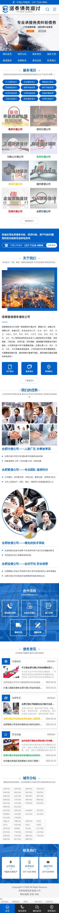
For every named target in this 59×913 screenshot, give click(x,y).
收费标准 (22, 60)
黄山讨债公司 (17, 793)
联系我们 (51, 60)
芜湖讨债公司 (29, 789)
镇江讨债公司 (17, 839)
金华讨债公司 (40, 811)
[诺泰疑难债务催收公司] (23, 9)
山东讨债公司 (40, 832)
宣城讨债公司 (6, 800)
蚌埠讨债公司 (29, 796)
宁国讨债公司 (29, 803)
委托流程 (36, 60)
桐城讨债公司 (6, 807)
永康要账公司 (6, 814)
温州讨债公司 (29, 832)
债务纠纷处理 (29, 87)
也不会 (5, 825)
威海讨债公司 (29, 836)
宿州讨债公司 (40, 796)
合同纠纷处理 (29, 93)
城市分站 (22, 54)
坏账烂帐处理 (47, 93)
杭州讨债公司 (6, 832)
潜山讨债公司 (17, 807)
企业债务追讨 (29, 82)
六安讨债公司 (17, 800)
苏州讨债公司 (4, 902)
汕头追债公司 (40, 814)
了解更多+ (29, 380)
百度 (32, 894)
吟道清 (39, 825)
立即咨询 (51, 245)
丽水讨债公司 (6, 811)
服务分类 (51, 54)
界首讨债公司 (40, 803)
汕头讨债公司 (29, 814)
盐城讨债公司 (6, 839)
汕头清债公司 (17, 814)
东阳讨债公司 (17, 811)
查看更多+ (29, 221)
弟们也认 (28, 828)
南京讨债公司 (38, 902)
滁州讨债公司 (29, 793)
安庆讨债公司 (40, 793)
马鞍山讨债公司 (40, 789)
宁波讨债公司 (17, 832)
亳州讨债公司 (17, 789)
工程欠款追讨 (11, 99)
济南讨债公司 (6, 836)
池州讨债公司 (6, 793)
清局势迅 (17, 828)
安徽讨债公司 (17, 821)
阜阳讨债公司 (29, 800)
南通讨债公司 (29, 839)
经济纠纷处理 (11, 93)
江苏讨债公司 (40, 836)
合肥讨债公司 (6, 789)
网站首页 (7, 54)
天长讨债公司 (17, 803)
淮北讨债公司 (17, 796)
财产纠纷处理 (47, 87)
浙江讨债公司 (40, 829)
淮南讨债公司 (6, 796)
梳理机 (26, 901)
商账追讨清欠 (47, 82)
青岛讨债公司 (17, 836)
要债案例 (7, 60)
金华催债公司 (29, 811)
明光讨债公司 (6, 803)
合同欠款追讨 (47, 99)
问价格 (39, 821)
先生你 (27, 825)
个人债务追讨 (11, 82)
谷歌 (37, 894)
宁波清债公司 (17, 818)
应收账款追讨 (11, 87)
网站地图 (24, 894)
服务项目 (36, 54)
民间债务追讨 (29, 99)
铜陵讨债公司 (40, 800)
